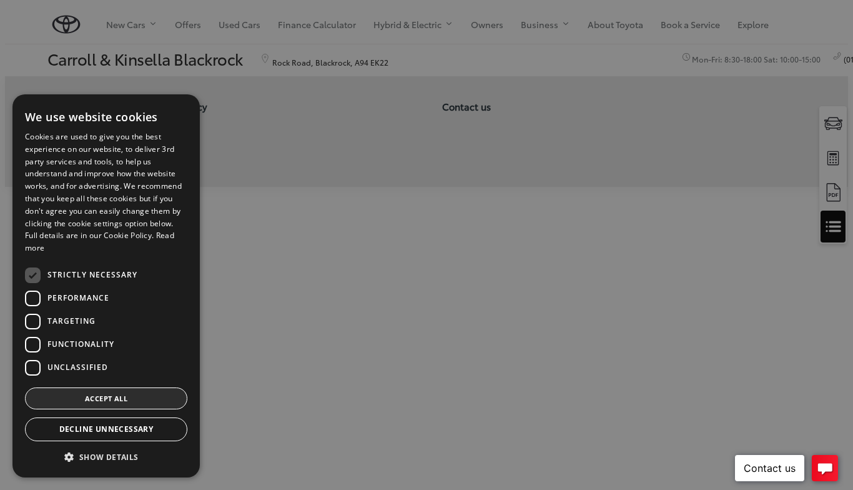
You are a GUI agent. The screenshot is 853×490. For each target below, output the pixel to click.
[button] (106, 457)
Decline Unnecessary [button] (106, 429)
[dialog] (106, 286)
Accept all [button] (106, 398)
